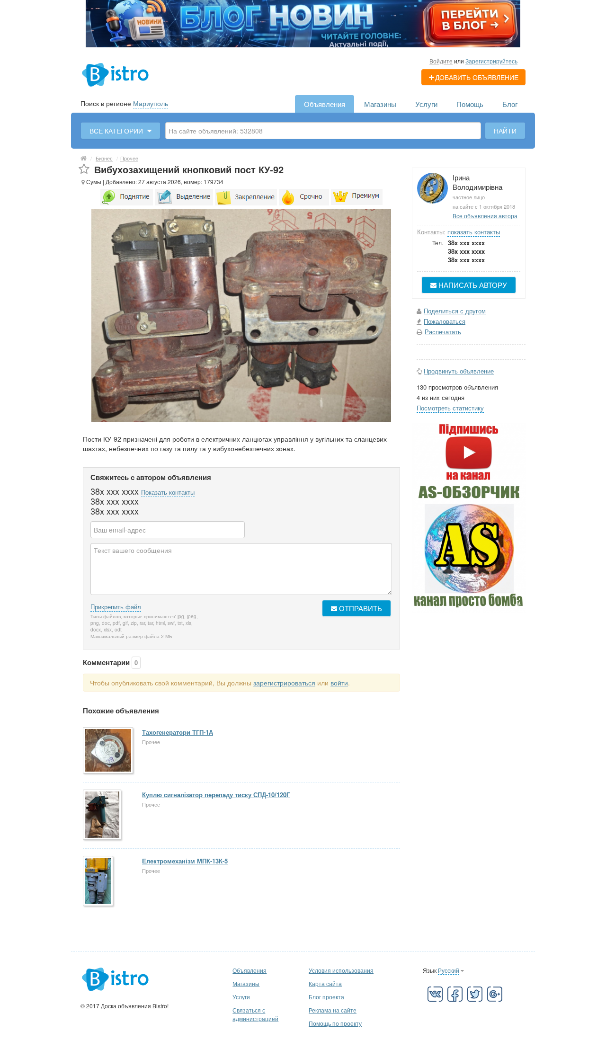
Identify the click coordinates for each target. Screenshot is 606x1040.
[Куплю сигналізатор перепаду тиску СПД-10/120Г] (103, 815)
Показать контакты (168, 492)
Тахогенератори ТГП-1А (177, 732)
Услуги (426, 104)
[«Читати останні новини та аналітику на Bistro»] (303, 22)
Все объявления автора (485, 216)
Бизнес (104, 158)
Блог (509, 104)
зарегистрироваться (284, 682)
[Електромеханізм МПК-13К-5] (99, 881)
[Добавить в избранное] (84, 169)
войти (339, 682)
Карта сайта (325, 983)
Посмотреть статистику (450, 407)
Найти (505, 130)
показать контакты (473, 231)
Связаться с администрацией (255, 1014)
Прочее (129, 158)
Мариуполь (150, 103)
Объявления (324, 104)
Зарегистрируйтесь (491, 61)
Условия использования (341, 970)
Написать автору (472, 285)
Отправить (359, 608)
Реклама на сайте (332, 1010)
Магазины (380, 104)
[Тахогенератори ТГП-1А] (108, 751)
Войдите (441, 61)
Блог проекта (326, 997)
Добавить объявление (476, 77)
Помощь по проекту (335, 1023)
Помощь (469, 104)
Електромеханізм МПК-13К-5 (185, 860)
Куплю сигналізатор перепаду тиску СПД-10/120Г (216, 794)
